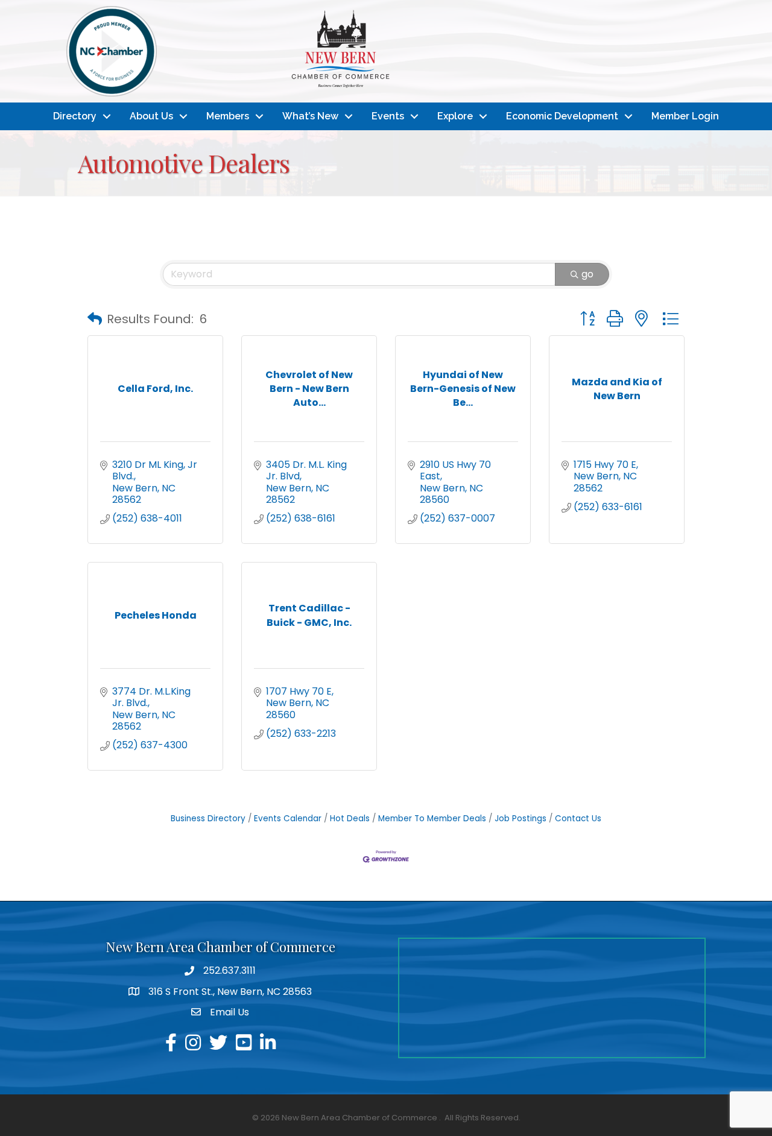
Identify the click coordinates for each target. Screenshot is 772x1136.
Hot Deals (350, 818)
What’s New (310, 116)
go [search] (587, 274)
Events (388, 116)
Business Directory (208, 818)
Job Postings (520, 818)
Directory (74, 116)
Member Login (685, 116)
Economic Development (562, 116)
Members (227, 116)
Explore (455, 116)
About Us (151, 116)
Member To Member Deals (432, 818)
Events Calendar (287, 818)
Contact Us (578, 818)
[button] (94, 319)
